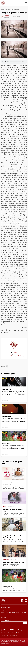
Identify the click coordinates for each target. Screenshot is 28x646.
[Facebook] (22, 600)
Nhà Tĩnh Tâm (19, 615)
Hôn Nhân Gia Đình (5, 635)
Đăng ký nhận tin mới (5, 620)
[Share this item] (25, 400)
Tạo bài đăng (19, 629)
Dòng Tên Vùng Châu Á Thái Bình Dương (11, 610)
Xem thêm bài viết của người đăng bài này (14, 355)
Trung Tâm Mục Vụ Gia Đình (8, 615)
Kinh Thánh (8, 632)
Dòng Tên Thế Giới (5, 607)
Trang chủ (3, 9)
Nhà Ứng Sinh (4, 617)
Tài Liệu (13, 632)
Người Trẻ (18, 632)
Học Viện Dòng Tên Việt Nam (19, 612)
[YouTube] (26, 600)
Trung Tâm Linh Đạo (6, 612)
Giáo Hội (3, 632)
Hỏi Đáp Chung (13, 635)
